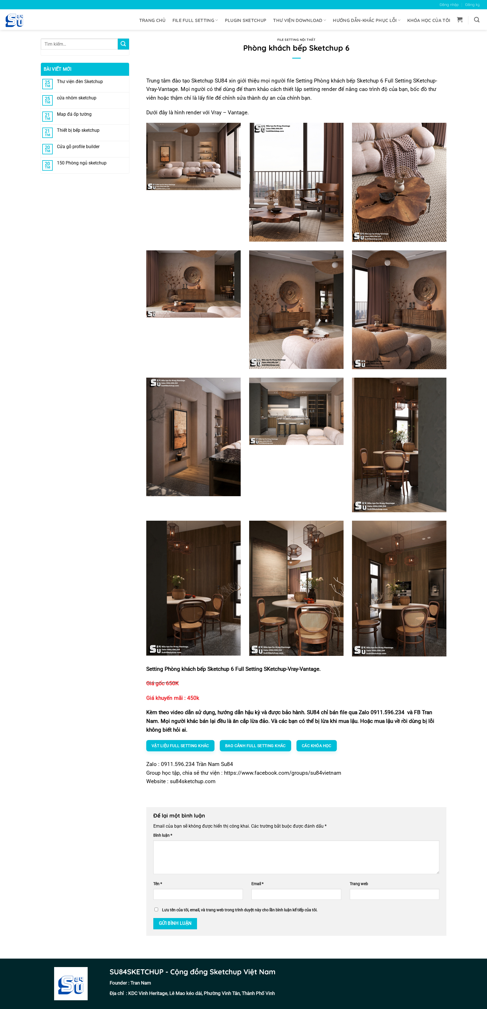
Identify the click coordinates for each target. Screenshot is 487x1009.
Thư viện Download (297, 20)
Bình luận (162, 835)
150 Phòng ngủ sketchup (82, 163)
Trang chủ (152, 20)
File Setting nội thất (296, 40)
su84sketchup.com (193, 781)
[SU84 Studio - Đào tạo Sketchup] (17, 19)
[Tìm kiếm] (477, 19)
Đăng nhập (449, 4)
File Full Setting (193, 20)
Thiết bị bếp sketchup (78, 130)
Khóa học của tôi (428, 20)
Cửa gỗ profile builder (78, 146)
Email (257, 883)
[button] (459, 19)
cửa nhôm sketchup (76, 98)
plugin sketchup (246, 20)
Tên (157, 883)
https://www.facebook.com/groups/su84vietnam (282, 773)
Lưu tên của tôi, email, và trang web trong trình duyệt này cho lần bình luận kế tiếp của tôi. (240, 910)
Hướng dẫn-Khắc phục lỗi (365, 20)
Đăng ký (472, 4)
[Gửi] (123, 44)
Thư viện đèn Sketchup (80, 81)
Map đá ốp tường (74, 114)
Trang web (359, 883)
